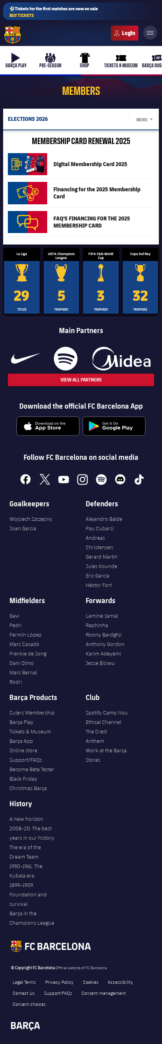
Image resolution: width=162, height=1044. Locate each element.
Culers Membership (32, 712)
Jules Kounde (101, 566)
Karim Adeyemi (103, 653)
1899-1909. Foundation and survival (28, 894)
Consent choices (29, 1004)
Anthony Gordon (105, 644)
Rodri (15, 682)
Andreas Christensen (99, 542)
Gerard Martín (102, 556)
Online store (23, 750)
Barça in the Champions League (31, 918)
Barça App (21, 741)
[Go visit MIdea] (121, 358)
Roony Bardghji (104, 634)
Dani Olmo (21, 663)
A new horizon (26, 819)
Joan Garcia (22, 528)
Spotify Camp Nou (107, 712)
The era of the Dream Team (25, 852)
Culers (124, 33)
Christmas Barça (28, 788)
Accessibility (120, 982)
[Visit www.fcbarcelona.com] (12, 35)
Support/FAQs (25, 760)
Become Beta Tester (31, 769)
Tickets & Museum (30, 731)
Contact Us (24, 993)
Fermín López (25, 634)
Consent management (103, 993)
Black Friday (23, 779)
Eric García (97, 575)
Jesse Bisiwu (100, 663)
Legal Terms (24, 982)
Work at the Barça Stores (106, 755)
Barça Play (21, 722)
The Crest (96, 731)
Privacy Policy (59, 982)
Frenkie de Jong (27, 653)
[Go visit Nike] (25, 358)
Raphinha (97, 625)
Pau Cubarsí (100, 528)
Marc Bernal (23, 672)
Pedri (15, 625)
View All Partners (81, 380)
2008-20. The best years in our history (31, 833)
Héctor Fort (99, 585)
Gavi (14, 616)
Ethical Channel (103, 722)
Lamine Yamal (102, 616)
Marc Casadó (24, 644)
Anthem (95, 741)
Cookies (90, 982)
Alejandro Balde (104, 519)
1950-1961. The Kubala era (25, 871)
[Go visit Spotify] (65, 358)
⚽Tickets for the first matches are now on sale (53, 12)
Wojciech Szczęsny (30, 519)
